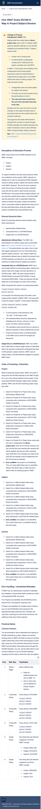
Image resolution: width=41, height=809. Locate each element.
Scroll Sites (23, 804)
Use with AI (8, 14)
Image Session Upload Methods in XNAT (20, 8)
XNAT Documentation (14, 3)
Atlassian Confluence (33, 804)
